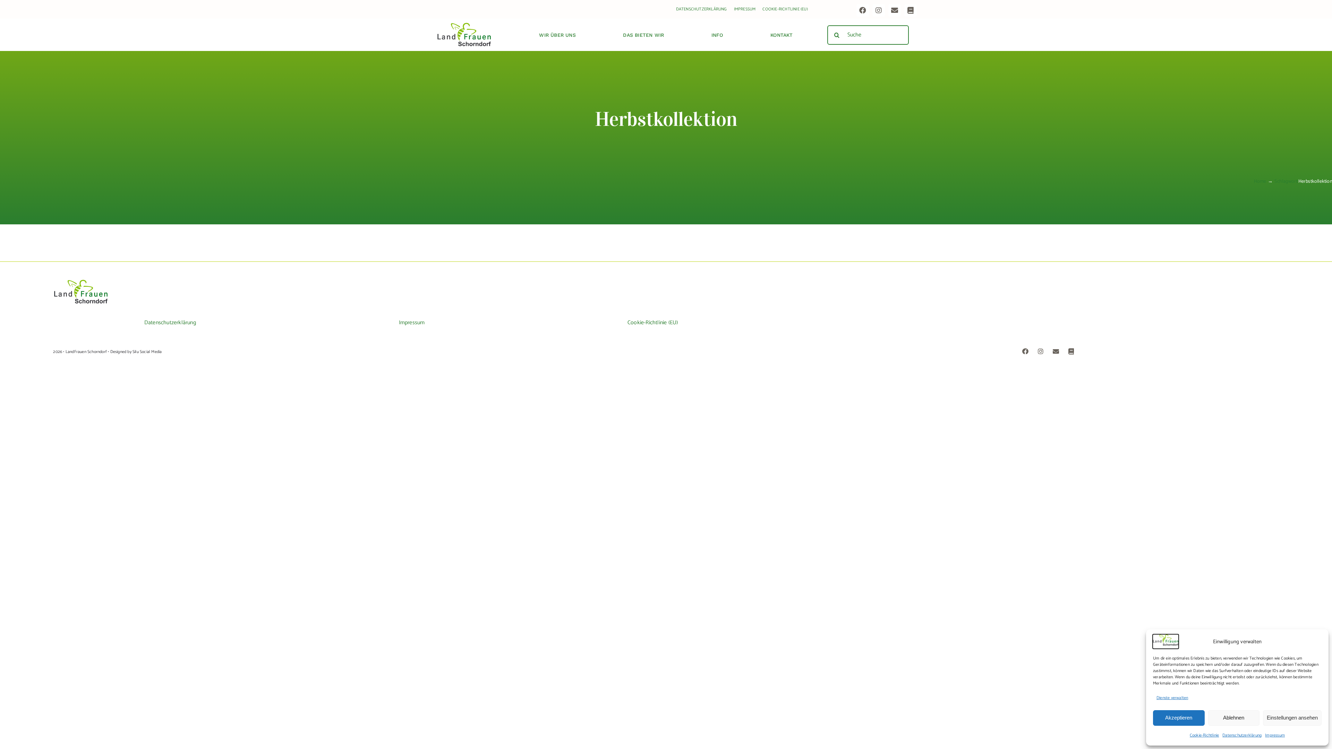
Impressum (1275, 735)
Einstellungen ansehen (1292, 718)
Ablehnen (1233, 718)
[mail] (894, 10)
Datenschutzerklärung (1242, 735)
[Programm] (910, 10)
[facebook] (862, 10)
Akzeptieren (1178, 718)
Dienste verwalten (1172, 698)
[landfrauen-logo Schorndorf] (81, 282)
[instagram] (878, 10)
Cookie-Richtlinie (1204, 735)
